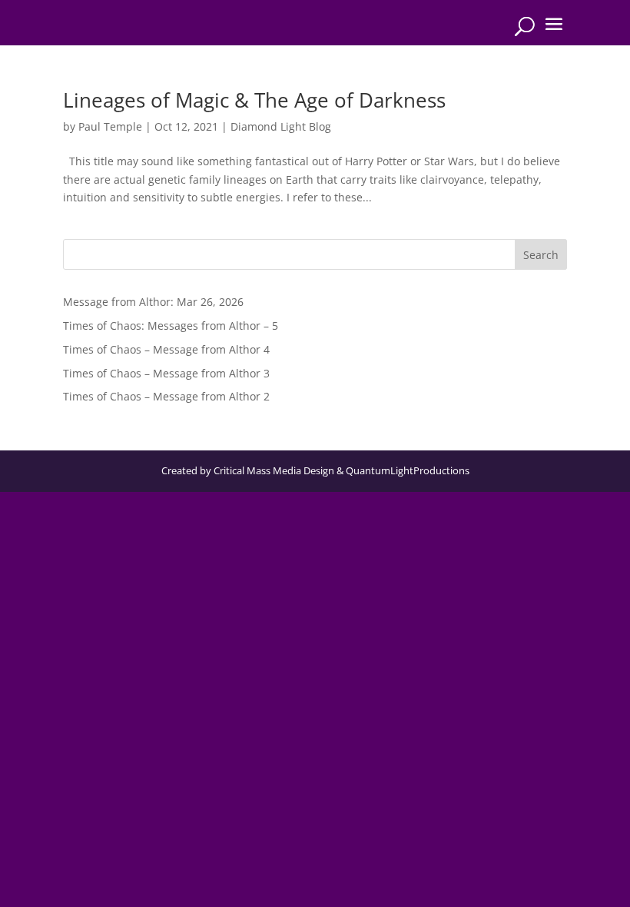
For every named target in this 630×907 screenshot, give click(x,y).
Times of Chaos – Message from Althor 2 (166, 396)
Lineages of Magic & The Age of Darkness (254, 100)
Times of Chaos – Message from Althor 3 (166, 373)
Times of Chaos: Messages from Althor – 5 (170, 325)
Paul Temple (110, 126)
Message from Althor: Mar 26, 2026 (153, 301)
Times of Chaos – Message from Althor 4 (166, 349)
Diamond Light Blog (280, 126)
